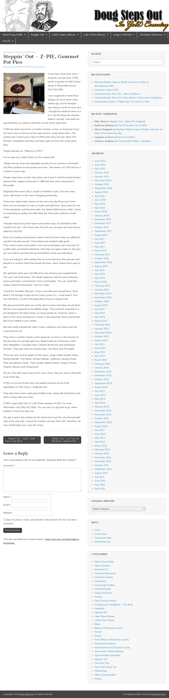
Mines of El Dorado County (109, 628)
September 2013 (103, 383)
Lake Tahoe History (94, 34)
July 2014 (100, 344)
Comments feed (103, 538)
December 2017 (103, 219)
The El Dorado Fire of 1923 (132, 125)
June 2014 (100, 348)
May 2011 (100, 484)
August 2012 (101, 426)
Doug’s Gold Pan (122, 34)
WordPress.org (102, 541)
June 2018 (100, 199)
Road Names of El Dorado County (112, 647)
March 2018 (101, 211)
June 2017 (100, 242)
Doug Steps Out (27, 694)
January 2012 (102, 453)
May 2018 (100, 203)
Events (98, 596)
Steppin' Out (30, 52)
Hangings (99, 608)
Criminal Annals (103, 589)
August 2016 (101, 266)
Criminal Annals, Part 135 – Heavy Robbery (117, 93)
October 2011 (102, 465)
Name (7, 497)
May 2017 (100, 246)
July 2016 (100, 270)
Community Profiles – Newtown (134, 141)
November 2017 (103, 223)
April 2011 (100, 488)
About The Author (126, 137)
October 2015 (102, 301)
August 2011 (101, 473)
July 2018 (100, 196)
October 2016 (102, 258)
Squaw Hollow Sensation (107, 655)
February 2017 (102, 254)
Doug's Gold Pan (103, 592)
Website (7, 512)
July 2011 (99, 477)
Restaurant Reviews (13, 52)
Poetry (98, 635)
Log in (98, 530)
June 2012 (100, 434)
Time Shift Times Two (106, 667)
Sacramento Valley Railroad (109, 651)
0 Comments (39, 66)
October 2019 (102, 172)
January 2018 (102, 215)
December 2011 (103, 457)
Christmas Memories (151, 34)
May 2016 (100, 274)
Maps (97, 624)
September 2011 (103, 469)
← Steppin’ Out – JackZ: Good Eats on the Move (20, 440)
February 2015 (102, 324)
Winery (98, 678)
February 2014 (102, 363)
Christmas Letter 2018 (106, 90)
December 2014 (103, 332)
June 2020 (100, 164)
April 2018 (100, 207)
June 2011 (100, 480)
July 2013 (100, 391)
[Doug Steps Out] (84, 16)
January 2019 (102, 176)
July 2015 (100, 309)
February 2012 (102, 449)
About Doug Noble (12, 34)
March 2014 (101, 359)
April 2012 (100, 441)
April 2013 (100, 402)
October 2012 (102, 418)
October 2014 (102, 336)
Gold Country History (64, 34)
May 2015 (100, 313)
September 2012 (103, 422)
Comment (9, 465)
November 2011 (103, 461)
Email (7, 504)
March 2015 (101, 321)
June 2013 (100, 395)
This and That (102, 663)
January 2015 (102, 328)
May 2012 (100, 437)
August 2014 (101, 340)
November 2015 (103, 297)
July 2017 (100, 239)
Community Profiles (105, 585)
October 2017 (102, 227)
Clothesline (100, 581)
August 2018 (101, 192)
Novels (6, 41)
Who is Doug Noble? (105, 674)
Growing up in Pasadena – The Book (114, 604)
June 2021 (100, 161)
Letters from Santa (104, 620)
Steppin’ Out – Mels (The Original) (127, 121)
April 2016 (100, 278)
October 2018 (102, 184)
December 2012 (103, 410)
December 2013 (103, 371)
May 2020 (100, 168)
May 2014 (100, 352)
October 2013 (102, 379)
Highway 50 (101, 612)
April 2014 (100, 356)
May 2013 (100, 398)
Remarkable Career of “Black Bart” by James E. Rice (122, 101)
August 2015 (101, 305)
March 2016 (101, 281)
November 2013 (103, 375)
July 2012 (100, 430)
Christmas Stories (104, 577)
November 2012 (103, 414)
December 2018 (103, 180)
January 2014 (102, 367)
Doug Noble (11, 66)
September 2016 (103, 262)
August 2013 (101, 387)
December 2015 (103, 293)
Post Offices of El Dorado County (112, 639)
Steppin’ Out (37, 34)
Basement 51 (101, 569)
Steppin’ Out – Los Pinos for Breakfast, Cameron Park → (65, 440)
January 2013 (102, 406)
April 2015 (100, 317)
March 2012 (101, 445)
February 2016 (102, 285)
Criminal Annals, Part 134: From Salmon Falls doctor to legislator (128, 97)
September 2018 (103, 188)
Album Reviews (103, 565)
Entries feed (101, 534)
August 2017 (101, 235)
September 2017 (103, 231)
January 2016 (102, 289)
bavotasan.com (158, 694)
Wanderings (101, 670)
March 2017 (101, 250)
